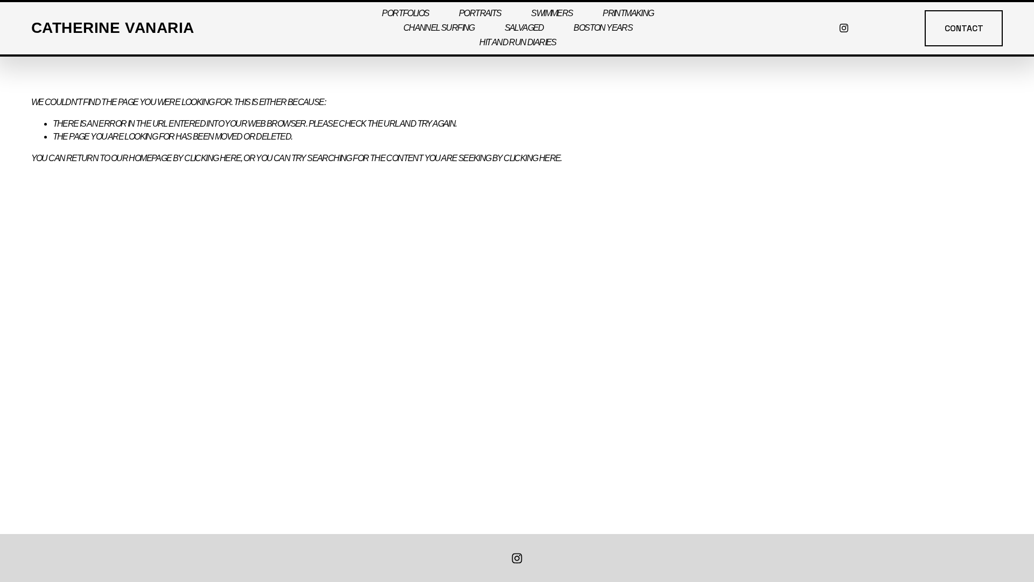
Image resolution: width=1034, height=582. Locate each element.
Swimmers (551, 13)
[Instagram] (844, 28)
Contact (964, 28)
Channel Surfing (438, 27)
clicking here (212, 158)
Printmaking (628, 13)
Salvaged (524, 27)
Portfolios (405, 13)
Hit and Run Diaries (517, 42)
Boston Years (603, 27)
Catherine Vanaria (112, 27)
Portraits (480, 13)
